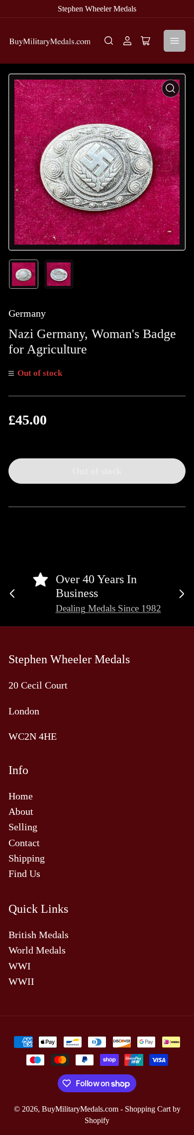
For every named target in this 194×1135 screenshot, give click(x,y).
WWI (19, 965)
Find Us (24, 873)
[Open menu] (175, 41)
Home (20, 795)
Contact (24, 842)
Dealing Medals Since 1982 (108, 608)
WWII (21, 981)
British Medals (38, 934)
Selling (22, 826)
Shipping (26, 858)
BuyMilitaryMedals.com (80, 1109)
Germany (27, 313)
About (20, 811)
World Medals (37, 950)
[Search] (109, 41)
